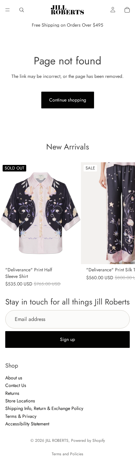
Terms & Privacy (20, 416)
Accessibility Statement (27, 424)
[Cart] (127, 10)
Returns (12, 393)
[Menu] (7, 9)
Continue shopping (67, 100)
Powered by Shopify (88, 440)
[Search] (21, 10)
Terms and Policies (67, 454)
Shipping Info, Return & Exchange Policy (44, 408)
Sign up (67, 339)
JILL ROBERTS (57, 440)
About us (13, 377)
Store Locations (20, 400)
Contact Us (15, 385)
